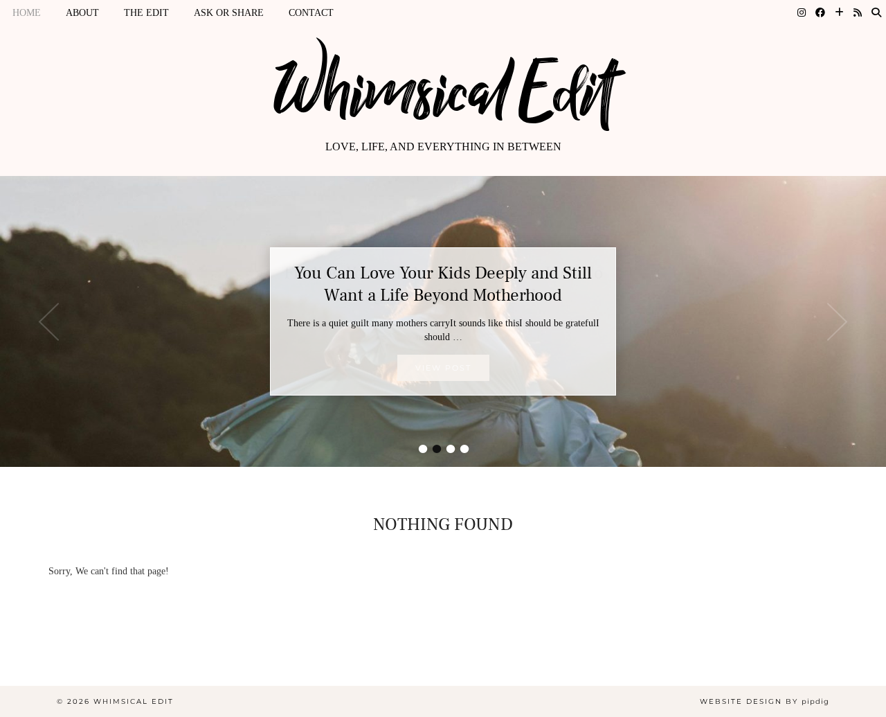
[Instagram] (801, 13)
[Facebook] (820, 13)
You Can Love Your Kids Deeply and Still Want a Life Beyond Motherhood (443, 284)
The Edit (146, 13)
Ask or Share (229, 13)
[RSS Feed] (857, 13)
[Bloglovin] (839, 13)
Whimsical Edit (443, 92)
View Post (443, 368)
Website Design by (764, 701)
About (82, 13)
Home (26, 13)
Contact (311, 13)
